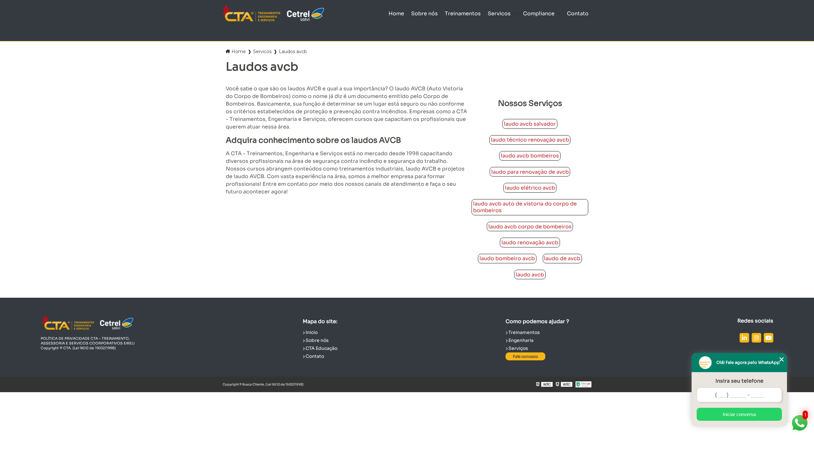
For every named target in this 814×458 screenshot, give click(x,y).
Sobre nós (424, 13)
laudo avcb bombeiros (530, 155)
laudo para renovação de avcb (530, 172)
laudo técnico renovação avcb (530, 139)
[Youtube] (768, 338)
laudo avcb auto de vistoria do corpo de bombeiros (525, 207)
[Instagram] (756, 338)
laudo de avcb (562, 258)
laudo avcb (530, 274)
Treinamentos (463, 13)
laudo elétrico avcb (530, 187)
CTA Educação (321, 348)
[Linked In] (744, 338)
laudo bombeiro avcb (507, 258)
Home (396, 13)
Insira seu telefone (739, 381)
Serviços (517, 348)
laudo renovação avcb (529, 242)
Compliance (539, 13)
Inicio (311, 332)
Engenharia (520, 340)
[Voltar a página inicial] (273, 13)
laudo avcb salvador (530, 124)
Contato (578, 13)
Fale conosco (525, 356)
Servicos (500, 13)
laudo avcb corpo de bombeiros (530, 226)
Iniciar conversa (739, 414)
